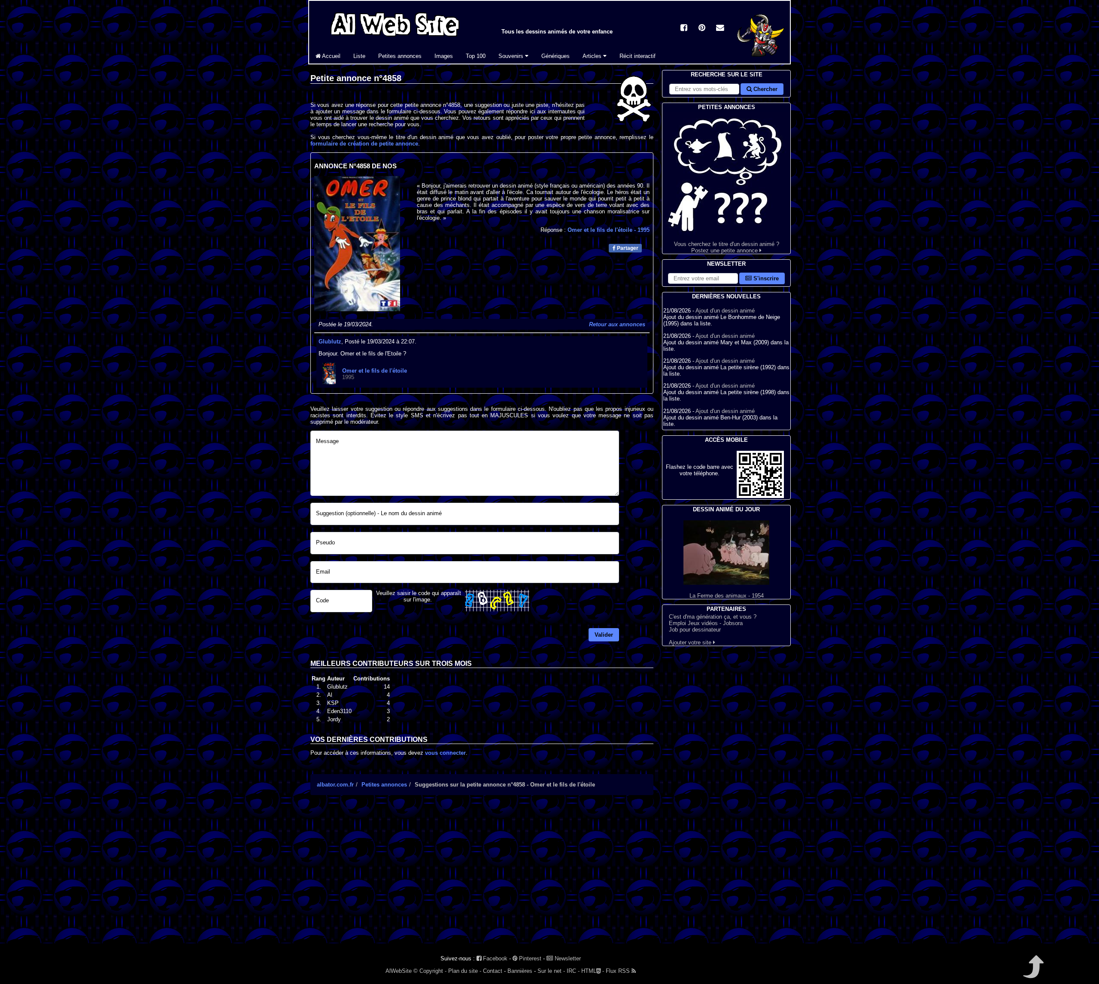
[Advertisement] (481, 877)
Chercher (764, 89)
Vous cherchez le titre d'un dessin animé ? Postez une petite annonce (726, 247)
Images (443, 56)
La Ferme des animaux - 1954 (726, 595)
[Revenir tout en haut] (1032, 972)
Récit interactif (637, 56)
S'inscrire (765, 278)
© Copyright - (429, 971)
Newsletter (567, 958)
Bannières (519, 971)
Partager (627, 248)
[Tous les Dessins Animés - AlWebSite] (395, 37)
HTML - (592, 971)
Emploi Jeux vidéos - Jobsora (706, 623)
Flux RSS (618, 971)
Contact (492, 971)
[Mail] (719, 28)
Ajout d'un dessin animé (725, 310)
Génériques (555, 56)
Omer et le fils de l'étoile (609, 230)
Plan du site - (464, 971)
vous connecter (445, 753)
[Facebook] (683, 28)
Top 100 (476, 56)
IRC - (573, 971)
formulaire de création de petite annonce (364, 143)
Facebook (494, 958)
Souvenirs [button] (511, 56)
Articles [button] (593, 56)
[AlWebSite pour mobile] (760, 496)
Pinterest (529, 958)
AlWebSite (399, 971)
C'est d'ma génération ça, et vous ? (712, 616)
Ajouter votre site (691, 642)
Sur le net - (551, 971)
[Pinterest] (701, 28)
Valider (604, 635)
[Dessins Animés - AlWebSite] (760, 61)
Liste (359, 56)
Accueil (330, 56)
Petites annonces (400, 56)
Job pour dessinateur (695, 629)
